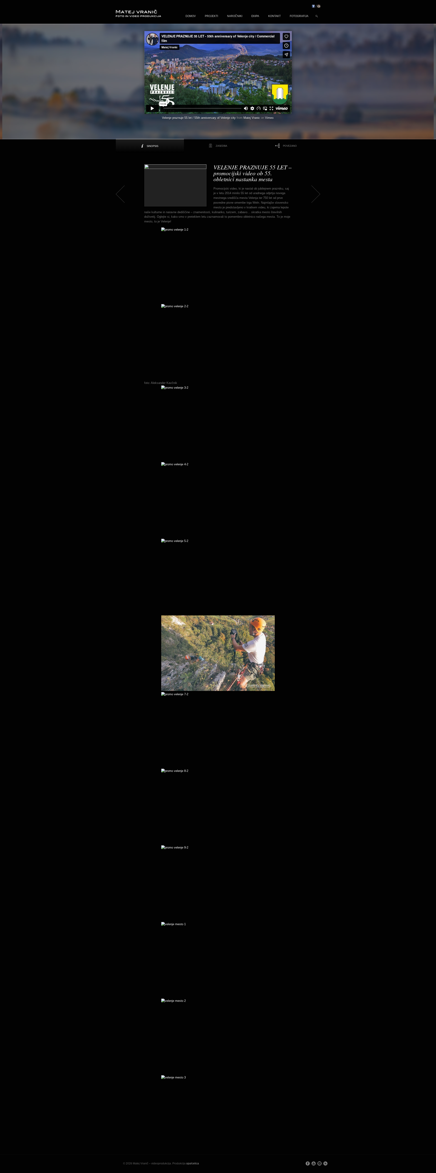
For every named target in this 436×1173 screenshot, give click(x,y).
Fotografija (299, 16)
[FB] (313, 6)
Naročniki (234, 16)
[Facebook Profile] (308, 1163)
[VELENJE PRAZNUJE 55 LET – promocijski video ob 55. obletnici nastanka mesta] (175, 185)
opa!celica (192, 1163)
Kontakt (274, 16)
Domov (191, 16)
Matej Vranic (251, 117)
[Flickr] (319, 1163)
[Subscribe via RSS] (325, 1163)
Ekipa (255, 16)
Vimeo (269, 117)
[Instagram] (318, 6)
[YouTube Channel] (314, 1163)
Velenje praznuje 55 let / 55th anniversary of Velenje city (199, 117)
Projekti (211, 16)
